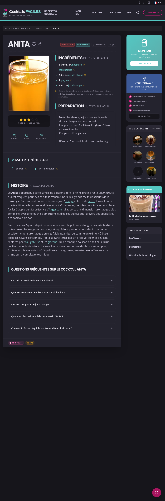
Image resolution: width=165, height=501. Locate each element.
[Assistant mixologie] (156, 492)
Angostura (55, 209)
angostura (76, 64)
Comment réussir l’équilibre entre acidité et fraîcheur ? (61, 328)
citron (91, 201)
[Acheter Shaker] (26, 169)
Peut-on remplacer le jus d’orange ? (61, 304)
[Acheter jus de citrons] (85, 75)
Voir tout (156, 129)
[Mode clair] (129, 12)
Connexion (153, 12)
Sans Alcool (42, 28)
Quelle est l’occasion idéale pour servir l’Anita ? (61, 316)
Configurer (144, 63)
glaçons (65, 80)
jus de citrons (75, 75)
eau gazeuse (65, 69)
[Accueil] (6, 29)
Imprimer (100, 44)
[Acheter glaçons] (71, 80)
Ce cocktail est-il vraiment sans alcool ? (61, 280)
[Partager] (39, 44)
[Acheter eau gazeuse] (74, 70)
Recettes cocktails (21, 28)
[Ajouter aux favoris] (34, 44)
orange (69, 201)
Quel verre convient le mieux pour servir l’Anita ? (61, 292)
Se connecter (144, 116)
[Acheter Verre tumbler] (57, 169)
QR (113, 44)
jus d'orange (75, 85)
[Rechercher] (138, 12)
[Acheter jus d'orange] (84, 85)
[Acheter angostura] (84, 65)
